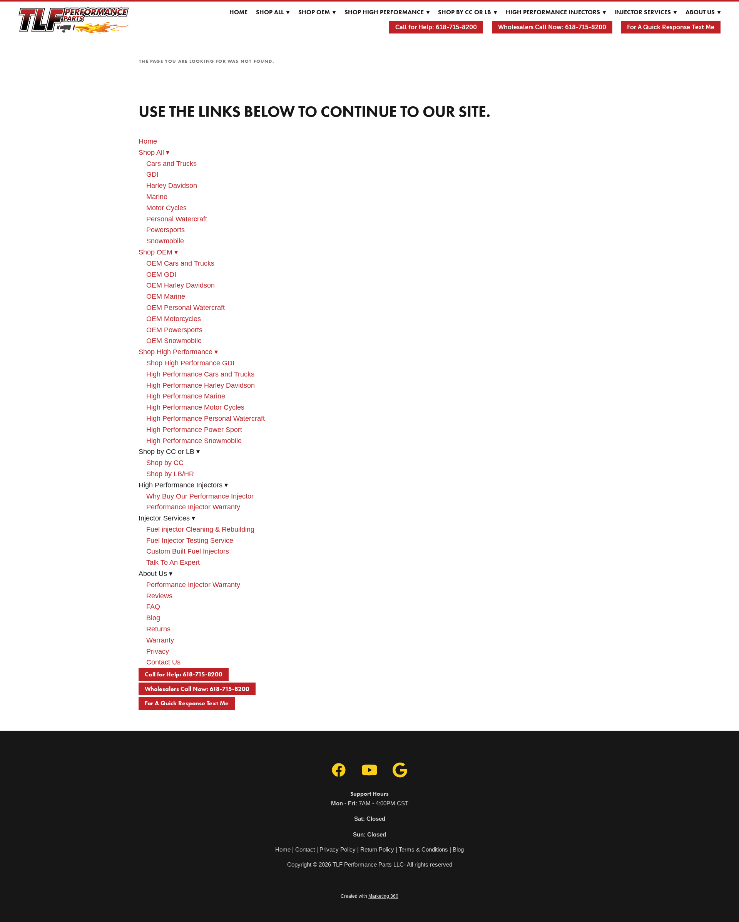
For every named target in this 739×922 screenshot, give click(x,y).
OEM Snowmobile (174, 341)
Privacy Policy (337, 849)
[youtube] (369, 770)
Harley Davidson (171, 185)
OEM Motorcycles (173, 319)
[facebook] (338, 770)
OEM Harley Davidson (180, 285)
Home (238, 12)
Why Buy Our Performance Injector (200, 496)
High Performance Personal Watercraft (205, 418)
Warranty (160, 640)
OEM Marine (165, 296)
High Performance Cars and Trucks (200, 374)
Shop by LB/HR (170, 474)
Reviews (159, 596)
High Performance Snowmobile (194, 441)
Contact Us (163, 662)
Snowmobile (165, 241)
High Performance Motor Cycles (195, 407)
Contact (305, 849)
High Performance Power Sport (194, 429)
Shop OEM (317, 12)
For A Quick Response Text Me (670, 27)
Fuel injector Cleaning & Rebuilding (200, 529)
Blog (153, 618)
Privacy (157, 651)
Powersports (165, 230)
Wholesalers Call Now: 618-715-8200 (552, 27)
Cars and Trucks (171, 163)
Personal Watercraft (176, 219)
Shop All (272, 12)
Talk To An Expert (173, 562)
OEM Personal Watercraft (185, 307)
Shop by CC (165, 463)
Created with (369, 896)
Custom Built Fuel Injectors (187, 551)
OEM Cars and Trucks (180, 263)
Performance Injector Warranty (193, 507)
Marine (156, 197)
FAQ (153, 607)
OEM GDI (161, 274)
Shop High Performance (387, 12)
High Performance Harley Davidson (200, 385)
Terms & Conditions (423, 849)
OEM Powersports (174, 330)
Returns (158, 629)
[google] (400, 770)
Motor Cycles (166, 208)
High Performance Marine (185, 396)
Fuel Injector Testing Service (189, 540)
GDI (152, 174)
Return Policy (377, 849)
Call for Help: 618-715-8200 (436, 27)
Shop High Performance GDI (190, 363)
